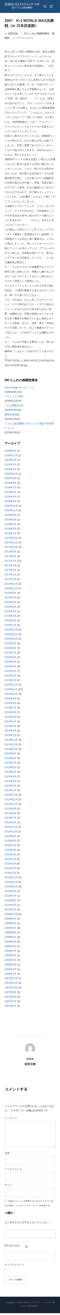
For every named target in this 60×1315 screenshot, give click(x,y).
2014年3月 (10, 726)
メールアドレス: (13, 1169)
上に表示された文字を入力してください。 (28, 1222)
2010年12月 (11, 877)
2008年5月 (10, 960)
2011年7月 (10, 845)
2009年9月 (10, 918)
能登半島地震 (12, 414)
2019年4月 (10, 496)
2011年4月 (10, 859)
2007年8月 (10, 996)
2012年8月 (10, 813)
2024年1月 (10, 464)
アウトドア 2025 (14, 396)
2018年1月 (10, 533)
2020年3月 (10, 469)
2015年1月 (10, 680)
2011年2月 (10, 868)
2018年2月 (10, 528)
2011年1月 (10, 873)
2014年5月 (10, 717)
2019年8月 (10, 482)
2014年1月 (10, 735)
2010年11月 (11, 882)
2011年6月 (10, 850)
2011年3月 (10, 863)
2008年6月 (10, 955)
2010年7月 (10, 895)
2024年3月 (10, 460)
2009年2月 (10, 937)
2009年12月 (11, 914)
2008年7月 (10, 951)
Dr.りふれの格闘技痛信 (36, 33)
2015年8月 (10, 648)
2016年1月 (10, 625)
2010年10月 (11, 886)
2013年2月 (10, 785)
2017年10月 (11, 547)
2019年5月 (10, 492)
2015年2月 (10, 675)
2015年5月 (10, 661)
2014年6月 (10, 712)
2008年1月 (10, 974)
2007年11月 (11, 983)
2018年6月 (10, 519)
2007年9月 (10, 992)
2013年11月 (11, 744)
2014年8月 (10, 703)
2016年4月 (10, 611)
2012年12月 (11, 794)
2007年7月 (10, 1001)
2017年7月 (10, 561)
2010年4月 (10, 905)
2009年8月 (10, 923)
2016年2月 (10, 620)
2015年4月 (10, 666)
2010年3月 (10, 909)
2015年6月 (10, 657)
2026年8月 (10, 450)
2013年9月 (10, 753)
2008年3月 (10, 964)
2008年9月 (10, 941)
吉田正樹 (13, 33)
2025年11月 (11, 455)
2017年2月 (10, 574)
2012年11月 (11, 799)
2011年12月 (11, 827)
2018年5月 (10, 524)
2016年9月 (10, 593)
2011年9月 (10, 836)
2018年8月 (10, 515)
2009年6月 (10, 932)
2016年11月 (11, 584)
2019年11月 (11, 473)
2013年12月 (11, 739)
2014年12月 (11, 684)
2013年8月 (10, 758)
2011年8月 (10, 840)
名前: (7, 1153)
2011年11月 (11, 831)
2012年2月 (10, 822)
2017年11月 (11, 542)
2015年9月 (10, 643)
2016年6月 (10, 602)
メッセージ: (11, 1118)
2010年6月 (10, 900)
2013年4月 (10, 776)
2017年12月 (11, 538)
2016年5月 (10, 606)
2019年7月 (10, 487)
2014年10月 (11, 694)
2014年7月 (10, 707)
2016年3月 (10, 616)
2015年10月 (11, 638)
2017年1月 (10, 579)
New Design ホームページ (19, 387)
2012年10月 (11, 804)
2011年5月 (10, 854)
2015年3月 (10, 671)
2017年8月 (10, 556)
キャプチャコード (14, 1264)
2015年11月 (11, 634)
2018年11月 (11, 510)
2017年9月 (10, 551)
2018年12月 (11, 505)
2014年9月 (10, 698)
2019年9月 (10, 478)
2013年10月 (11, 749)
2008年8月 (10, 946)
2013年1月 (10, 790)
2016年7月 (10, 597)
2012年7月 (10, 817)
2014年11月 (11, 689)
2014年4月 (10, 721)
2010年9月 (10, 891)
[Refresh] (26, 1245)
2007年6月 (10, 1006)
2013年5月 (10, 772)
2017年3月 (10, 570)
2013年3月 (10, 781)
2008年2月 (10, 969)
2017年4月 (10, 565)
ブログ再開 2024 (14, 405)
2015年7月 (10, 652)
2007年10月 (11, 987)
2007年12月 (11, 978)
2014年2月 (10, 730)
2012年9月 (10, 808)
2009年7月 (10, 928)
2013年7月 (10, 762)
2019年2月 (10, 501)
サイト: (9, 1185)
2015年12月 (11, 629)
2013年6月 (10, 767)
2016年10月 (11, 588)
